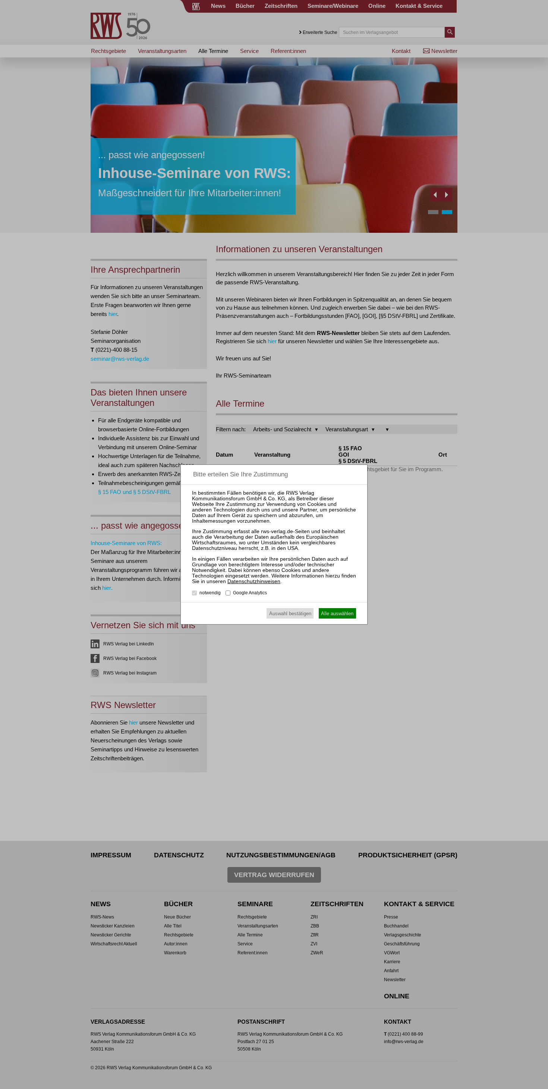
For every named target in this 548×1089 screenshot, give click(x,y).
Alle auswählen (337, 613)
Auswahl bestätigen (290, 613)
